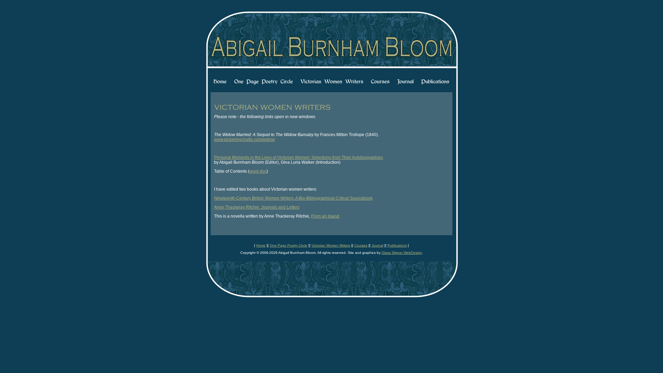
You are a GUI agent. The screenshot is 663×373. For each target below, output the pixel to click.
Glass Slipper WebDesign (402, 253)
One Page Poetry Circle (288, 245)
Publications (397, 245)
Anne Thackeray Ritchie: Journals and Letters (256, 207)
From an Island (325, 216)
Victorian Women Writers (330, 245)
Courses (360, 245)
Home (261, 245)
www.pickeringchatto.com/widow (244, 139)
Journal (377, 245)
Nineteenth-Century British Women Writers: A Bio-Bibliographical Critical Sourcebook (293, 198)
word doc (258, 171)
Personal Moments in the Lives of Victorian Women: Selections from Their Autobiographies (298, 157)
